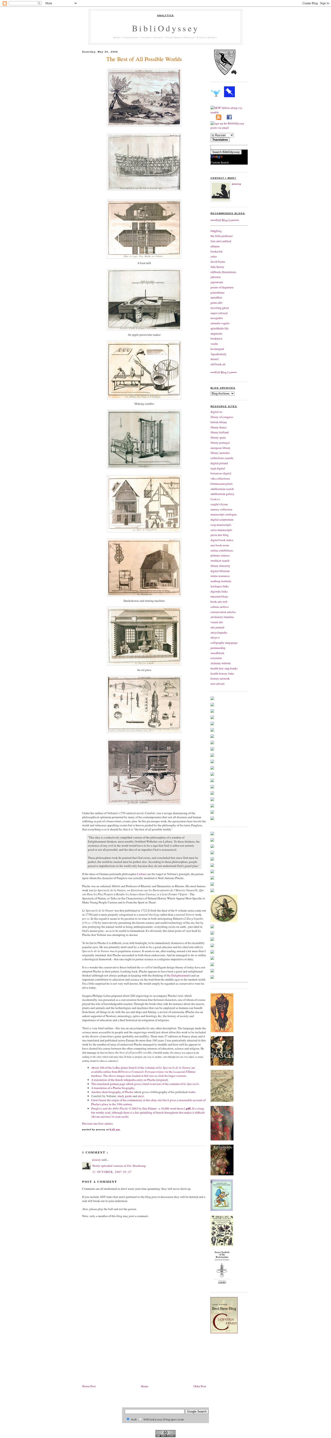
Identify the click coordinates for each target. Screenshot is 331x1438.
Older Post (199, 1386)
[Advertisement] (120, 1348)
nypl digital (218, 468)
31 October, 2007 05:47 (112, 1172)
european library (221, 448)
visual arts (217, 622)
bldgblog (216, 231)
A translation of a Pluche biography (112, 1088)
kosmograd (217, 349)
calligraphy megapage (224, 643)
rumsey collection (221, 509)
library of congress (222, 417)
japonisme (217, 282)
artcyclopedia (219, 632)
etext (141, 1096)
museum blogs (219, 596)
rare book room (220, 545)
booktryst (216, 338)
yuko (214, 256)
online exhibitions (222, 550)
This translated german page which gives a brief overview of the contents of (145, 1084)
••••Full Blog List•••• (224, 372)
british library (219, 422)
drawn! (215, 359)
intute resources (220, 576)
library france (219, 427)
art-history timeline (222, 617)
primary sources (220, 555)
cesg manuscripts (221, 525)
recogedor (217, 318)
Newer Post (89, 1386)
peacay (97, 1160)
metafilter (216, 297)
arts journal (217, 627)
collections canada (222, 458)
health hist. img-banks (224, 668)
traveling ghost (220, 308)
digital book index (222, 540)
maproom (216, 333)
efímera (215, 246)
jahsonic (216, 277)
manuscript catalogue (224, 514)
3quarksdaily (219, 354)
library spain (218, 437)
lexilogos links (220, 586)
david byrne (218, 262)
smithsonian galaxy (222, 494)
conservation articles (223, 612)
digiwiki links (219, 591)
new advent (217, 684)
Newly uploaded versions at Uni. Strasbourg (119, 1166)
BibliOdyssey (165, 28)
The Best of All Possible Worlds (144, 59)
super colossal (219, 313)
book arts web (219, 602)
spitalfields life (220, 328)
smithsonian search (222, 489)
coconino (216, 658)
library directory (220, 566)
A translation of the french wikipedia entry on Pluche (123, 1080)
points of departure (222, 287)
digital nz (216, 412)
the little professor (222, 236)
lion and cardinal (221, 241)
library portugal (220, 443)
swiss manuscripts (221, 530)
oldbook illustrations (223, 272)
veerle (214, 344)
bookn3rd (216, 251)
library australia (220, 453)
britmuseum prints (222, 484)
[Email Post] (121, 1129)
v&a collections (220, 478)
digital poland (219, 463)
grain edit (216, 303)
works (191, 1092)
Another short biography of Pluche (112, 1092)
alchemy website (221, 663)
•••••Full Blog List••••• (225, 220)
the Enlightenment (178, 975)
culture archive (220, 607)
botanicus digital (221, 473)
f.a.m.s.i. (215, 499)
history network (220, 678)
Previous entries (97, 1123)
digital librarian (220, 571)
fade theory (217, 267)
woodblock (217, 653)
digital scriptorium (222, 519)
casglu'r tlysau (219, 504)
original (162, 1080)
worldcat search (220, 560)
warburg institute (221, 581)
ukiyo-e (215, 637)
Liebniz (142, 874)
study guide (125, 1096)
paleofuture (217, 292)
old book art (218, 364)
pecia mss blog (220, 535)
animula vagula (220, 323)
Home (144, 1386)
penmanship (218, 648)
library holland (220, 432)
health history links (222, 673)
